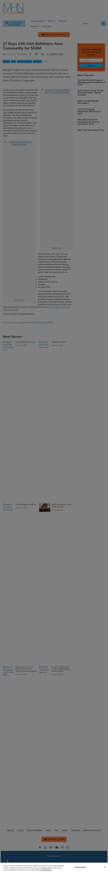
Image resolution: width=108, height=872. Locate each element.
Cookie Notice (46, 870)
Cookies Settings (80, 867)
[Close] (104, 867)
